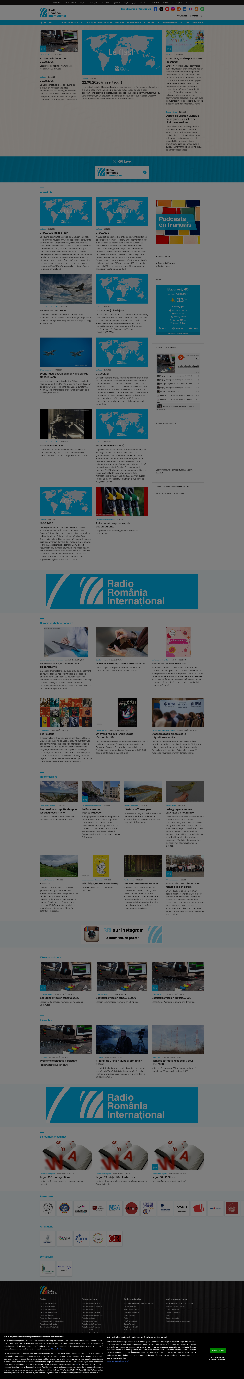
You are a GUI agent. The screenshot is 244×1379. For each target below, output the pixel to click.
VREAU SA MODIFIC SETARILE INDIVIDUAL (217, 1358)
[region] (122, 1356)
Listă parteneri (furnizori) (118, 1361)
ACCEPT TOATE (218, 1350)
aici (76, 1364)
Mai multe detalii (58, 1349)
